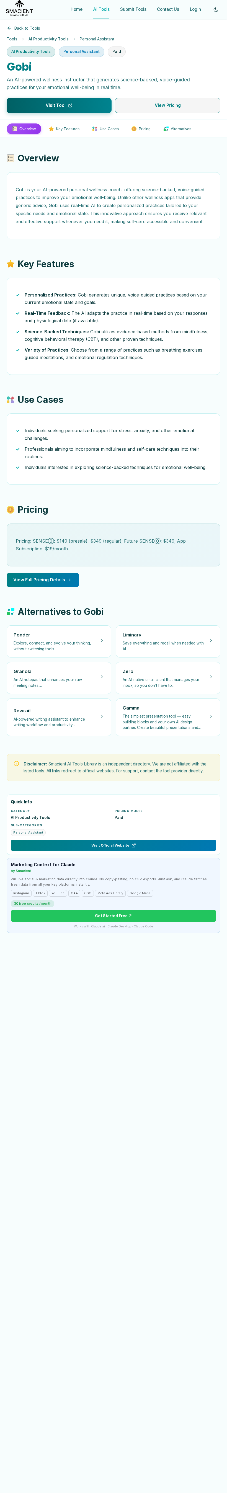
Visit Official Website (110, 845)
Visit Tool (56, 105)
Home (76, 9)
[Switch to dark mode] (215, 9)
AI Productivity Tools (49, 39)
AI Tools (101, 9)
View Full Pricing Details (39, 579)
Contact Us (168, 9)
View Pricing (168, 105)
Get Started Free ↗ (113, 916)
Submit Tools (133, 9)
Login (195, 9)
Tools (12, 39)
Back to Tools (27, 28)
